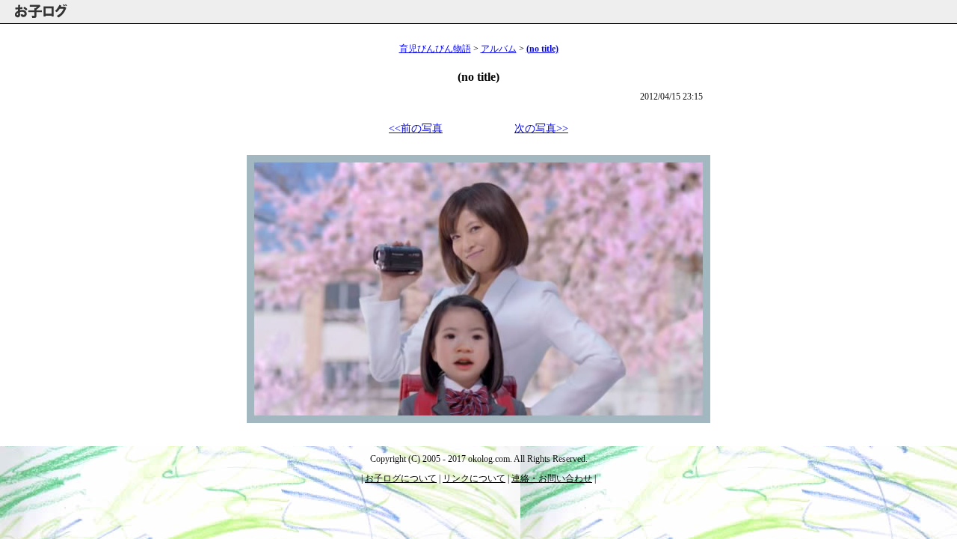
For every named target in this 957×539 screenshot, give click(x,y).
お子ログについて (401, 478)
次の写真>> (541, 128)
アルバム (499, 48)
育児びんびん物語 (435, 48)
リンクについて (474, 478)
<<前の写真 (416, 128)
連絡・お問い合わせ (551, 478)
